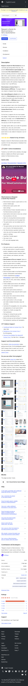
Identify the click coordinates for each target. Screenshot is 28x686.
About (2, 631)
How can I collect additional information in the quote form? (9, 507)
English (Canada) (9, 668)
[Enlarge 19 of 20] (24, 441)
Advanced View (5, 590)
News (2, 634)
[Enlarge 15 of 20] (24, 405)
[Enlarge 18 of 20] (24, 430)
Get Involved (18, 643)
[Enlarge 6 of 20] (11, 427)
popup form (13, 359)
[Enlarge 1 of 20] (11, 381)
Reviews (5, 47)
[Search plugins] (15, 15)
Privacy (3, 638)
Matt (2, 657)
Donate (16, 648)
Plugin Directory (5, 6)
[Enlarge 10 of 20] (11, 459)
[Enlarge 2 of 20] (11, 390)
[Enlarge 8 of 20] (11, 443)
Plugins (16, 636)
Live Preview (13, 38)
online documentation (14, 344)
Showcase (17, 631)
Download (4, 38)
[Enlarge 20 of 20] (24, 456)
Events (16, 645)
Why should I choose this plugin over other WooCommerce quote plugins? (10, 534)
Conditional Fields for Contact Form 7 (12, 327)
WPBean (5, 35)
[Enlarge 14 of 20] (24, 397)
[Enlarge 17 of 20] (24, 420)
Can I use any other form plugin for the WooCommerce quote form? (10, 528)
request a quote (23, 578)
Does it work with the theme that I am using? (7, 523)
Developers (4, 648)
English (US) (24, 575)
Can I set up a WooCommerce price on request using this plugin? (9, 539)
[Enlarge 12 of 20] (24, 381)
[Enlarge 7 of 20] (11, 435)
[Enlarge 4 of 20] (11, 412)
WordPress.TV (4, 650)
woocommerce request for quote (19, 586)
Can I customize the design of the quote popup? (8, 496)
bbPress (3, 659)
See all (25, 613)
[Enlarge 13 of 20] (24, 389)
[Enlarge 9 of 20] (11, 451)
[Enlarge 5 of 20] (11, 420)
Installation (5, 50)
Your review (4, 613)
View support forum (6, 623)
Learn (2, 643)
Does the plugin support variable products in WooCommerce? (9, 501)
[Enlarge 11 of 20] (11, 467)
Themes (17, 634)
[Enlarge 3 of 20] (11, 399)
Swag (17, 650)
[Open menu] (26, 2)
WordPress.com (5, 654)
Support (5, 58)
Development (6, 54)
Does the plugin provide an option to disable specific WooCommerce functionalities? (9, 513)
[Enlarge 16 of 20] (24, 413)
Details (4, 43)
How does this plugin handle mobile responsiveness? (8, 518)
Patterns (17, 638)
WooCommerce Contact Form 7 (19, 583)
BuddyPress (4, 662)
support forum (4, 352)
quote (17, 578)
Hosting (3, 636)
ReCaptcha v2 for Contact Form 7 (12, 331)
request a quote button (21, 580)
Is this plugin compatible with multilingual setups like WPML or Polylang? (11, 491)
